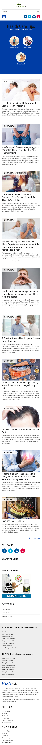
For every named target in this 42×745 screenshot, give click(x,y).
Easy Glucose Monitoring (9, 632)
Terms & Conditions (7, 720)
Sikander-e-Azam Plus (8, 658)
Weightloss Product (7, 660)
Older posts (34, 538)
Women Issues (7, 609)
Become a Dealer (7, 723)
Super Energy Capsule (8, 665)
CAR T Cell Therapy (7, 634)
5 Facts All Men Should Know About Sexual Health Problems (19, 104)
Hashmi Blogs (6, 711)
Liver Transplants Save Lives (10, 648)
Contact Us (5, 716)
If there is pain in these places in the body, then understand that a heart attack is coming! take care (19, 477)
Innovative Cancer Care (8, 645)
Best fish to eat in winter (13, 521)
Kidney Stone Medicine (8, 663)
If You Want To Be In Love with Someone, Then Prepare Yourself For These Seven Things (19, 197)
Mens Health (6, 613)
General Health (7, 616)
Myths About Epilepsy (8, 639)
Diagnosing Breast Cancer (9, 641)
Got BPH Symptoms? (8, 636)
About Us (4, 713)
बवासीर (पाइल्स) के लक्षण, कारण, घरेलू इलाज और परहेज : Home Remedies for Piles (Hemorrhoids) (20, 150)
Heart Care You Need (8, 643)
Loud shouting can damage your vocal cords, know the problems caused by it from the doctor (20, 294)
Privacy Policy (6, 718)
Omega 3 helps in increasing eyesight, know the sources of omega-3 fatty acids (20, 385)
